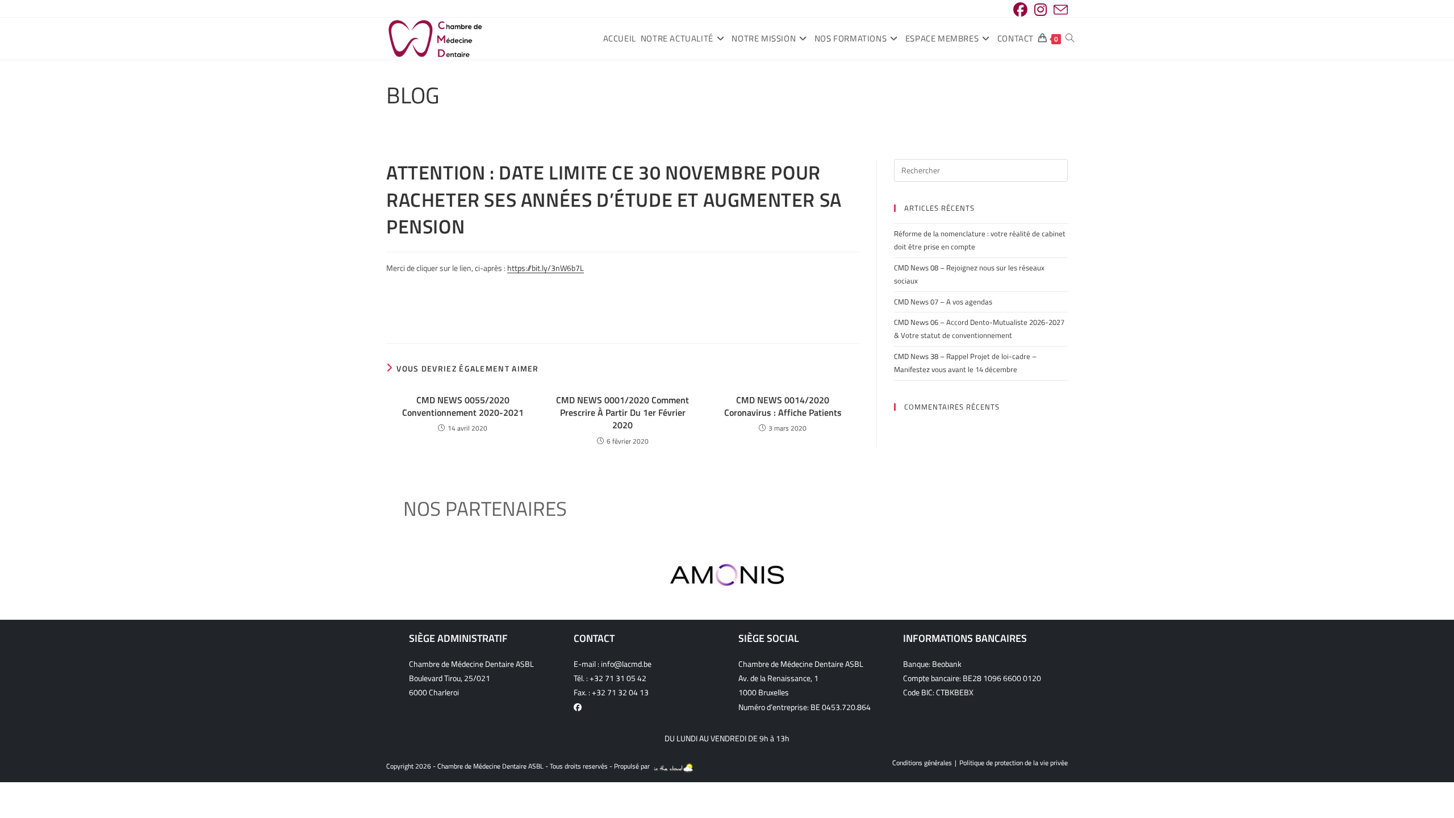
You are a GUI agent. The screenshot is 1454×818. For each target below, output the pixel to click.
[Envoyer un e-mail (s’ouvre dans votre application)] (1059, 10)
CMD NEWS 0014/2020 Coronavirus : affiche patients (783, 406)
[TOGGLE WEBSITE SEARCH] (1069, 39)
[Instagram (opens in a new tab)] (1040, 10)
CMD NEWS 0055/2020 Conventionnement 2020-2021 (463, 406)
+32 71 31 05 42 (618, 678)
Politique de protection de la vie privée (1013, 762)
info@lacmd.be (626, 664)
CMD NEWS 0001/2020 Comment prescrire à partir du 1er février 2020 (622, 413)
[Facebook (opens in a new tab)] (1020, 10)
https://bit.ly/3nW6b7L (545, 268)
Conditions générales (922, 762)
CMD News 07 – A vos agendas (943, 301)
